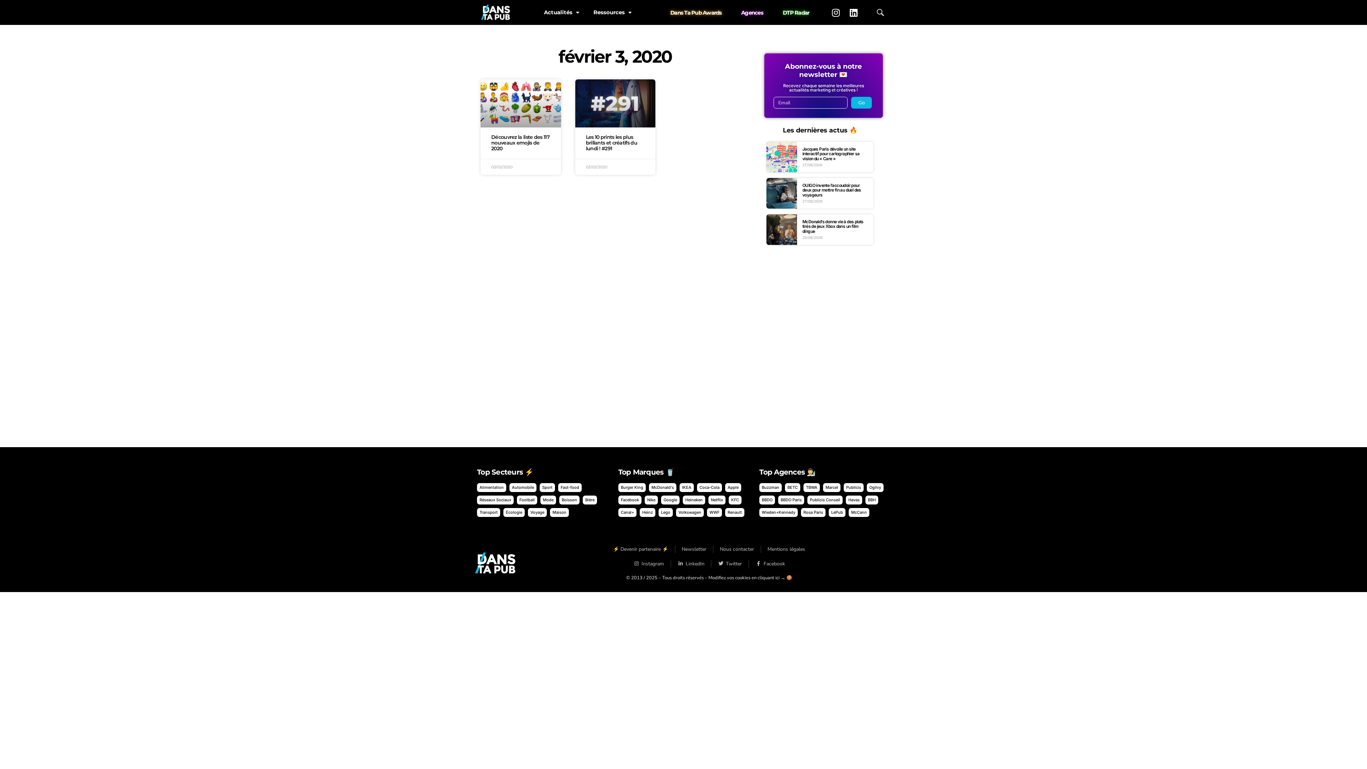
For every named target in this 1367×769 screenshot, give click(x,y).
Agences (752, 12)
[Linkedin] (854, 12)
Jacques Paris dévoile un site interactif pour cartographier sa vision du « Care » (831, 153)
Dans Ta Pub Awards (696, 12)
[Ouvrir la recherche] (880, 12)
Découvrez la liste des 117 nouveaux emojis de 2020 (520, 143)
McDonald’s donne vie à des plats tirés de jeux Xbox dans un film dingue (833, 226)
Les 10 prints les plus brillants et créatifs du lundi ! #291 (611, 143)
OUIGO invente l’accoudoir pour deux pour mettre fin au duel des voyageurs (831, 190)
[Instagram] (836, 12)
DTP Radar (796, 12)
